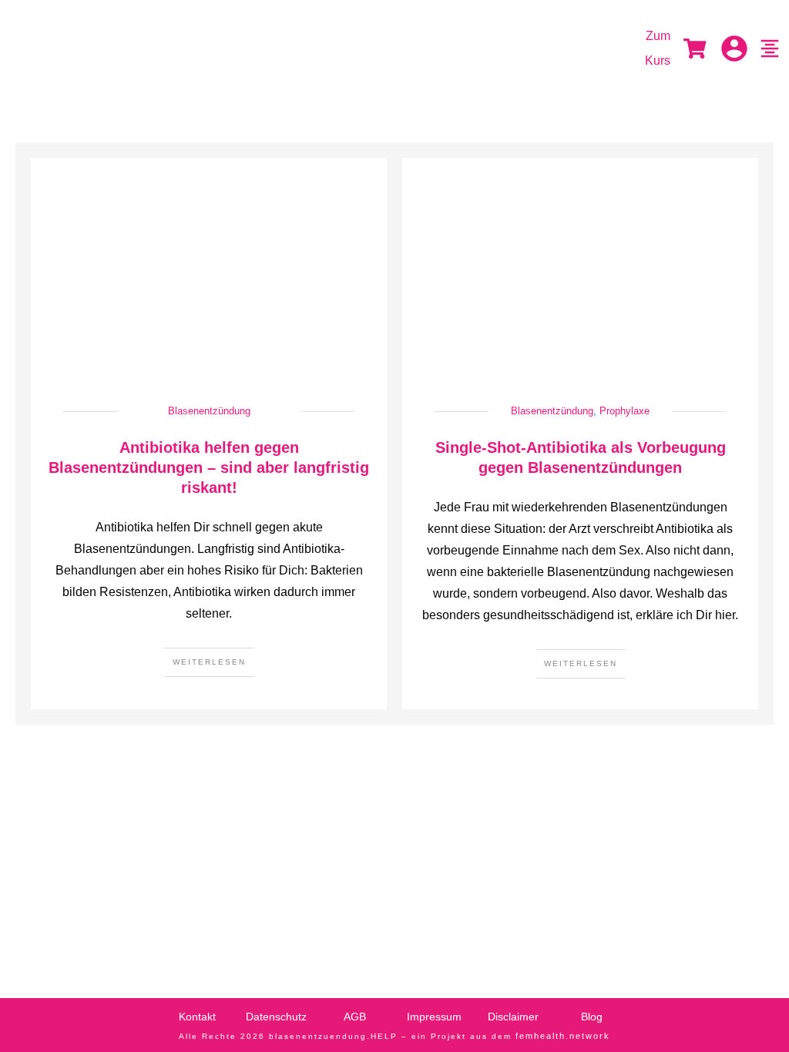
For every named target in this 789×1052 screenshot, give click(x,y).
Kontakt (197, 1016)
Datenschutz (276, 1016)
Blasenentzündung (209, 411)
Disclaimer (513, 1016)
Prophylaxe (624, 411)
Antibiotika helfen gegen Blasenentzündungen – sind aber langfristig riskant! (209, 467)
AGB (355, 1016)
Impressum (434, 1016)
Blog (592, 1016)
